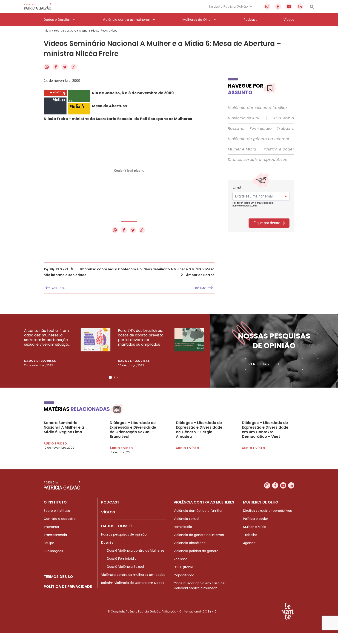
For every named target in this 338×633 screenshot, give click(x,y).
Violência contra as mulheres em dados (133, 574)
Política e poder (279, 149)
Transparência (55, 535)
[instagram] (267, 6)
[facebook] (278, 6)
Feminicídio (261, 129)
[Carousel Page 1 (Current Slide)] (110, 377)
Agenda (249, 543)
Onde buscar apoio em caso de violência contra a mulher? (199, 585)
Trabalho (285, 129)
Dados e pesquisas (40, 361)
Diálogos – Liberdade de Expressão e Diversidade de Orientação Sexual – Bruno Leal (133, 430)
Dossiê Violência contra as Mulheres (135, 550)
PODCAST (110, 502)
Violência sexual (243, 118)
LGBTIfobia (284, 118)
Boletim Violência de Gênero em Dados (132, 582)
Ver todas (259, 364)
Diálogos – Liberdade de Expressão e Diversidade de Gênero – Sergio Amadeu (199, 430)
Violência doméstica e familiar (257, 108)
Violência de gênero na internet (258, 139)
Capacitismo (184, 575)
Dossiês (107, 542)
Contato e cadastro (60, 518)
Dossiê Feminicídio (122, 558)
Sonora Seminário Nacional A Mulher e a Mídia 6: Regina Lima (64, 427)
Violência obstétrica (190, 543)
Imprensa (51, 526)
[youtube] (289, 6)
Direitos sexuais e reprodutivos (257, 160)
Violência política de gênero (196, 551)
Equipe (49, 543)
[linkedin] (300, 6)
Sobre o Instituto (57, 510)
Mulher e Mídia (242, 149)
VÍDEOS (108, 512)
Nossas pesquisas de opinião (124, 534)
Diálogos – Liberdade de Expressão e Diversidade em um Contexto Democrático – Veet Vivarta (265, 430)
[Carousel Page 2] (115, 377)
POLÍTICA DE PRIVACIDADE (68, 586)
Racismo (236, 129)
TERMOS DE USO (58, 576)
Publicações (53, 551)
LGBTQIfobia (183, 567)
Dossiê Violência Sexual (125, 566)
